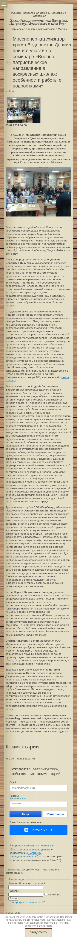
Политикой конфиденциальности (25, 854)
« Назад (10, 91)
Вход (25, 813)
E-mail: (13, 782)
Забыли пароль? (18, 798)
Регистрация (55, 813)
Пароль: (14, 796)
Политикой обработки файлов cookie (47, 924)
